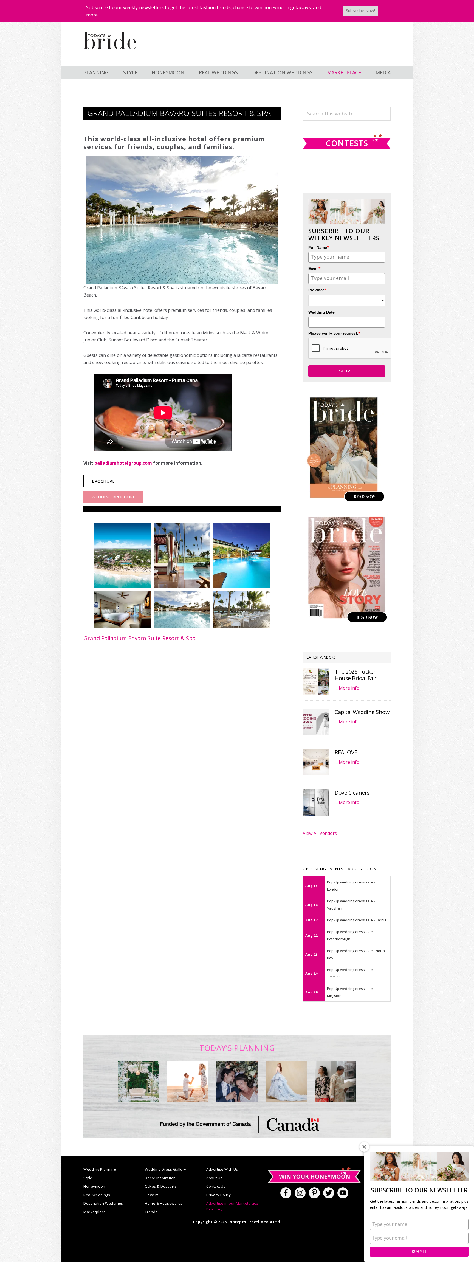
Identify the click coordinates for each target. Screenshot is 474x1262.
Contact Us (215, 1186)
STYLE (130, 72)
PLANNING (96, 72)
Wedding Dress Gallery (165, 1169)
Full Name (318, 247)
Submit (419, 1251)
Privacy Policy (218, 1194)
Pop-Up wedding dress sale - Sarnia (356, 919)
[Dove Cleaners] (316, 802)
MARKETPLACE (344, 72)
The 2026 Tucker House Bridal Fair (356, 675)
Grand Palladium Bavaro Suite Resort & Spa (139, 638)
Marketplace (94, 1211)
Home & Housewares (164, 1203)
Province (317, 289)
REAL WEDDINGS (218, 72)
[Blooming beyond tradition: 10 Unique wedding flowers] (237, 1081)
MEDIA (383, 72)
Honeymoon (94, 1186)
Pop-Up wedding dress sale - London (351, 886)
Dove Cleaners (352, 792)
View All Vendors (320, 833)
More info (349, 688)
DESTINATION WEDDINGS (282, 72)
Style (87, 1177)
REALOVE (346, 752)
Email (314, 268)
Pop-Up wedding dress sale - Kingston (351, 992)
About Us (214, 1177)
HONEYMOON (168, 72)
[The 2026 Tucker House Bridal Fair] (316, 681)
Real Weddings (96, 1194)
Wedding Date (321, 312)
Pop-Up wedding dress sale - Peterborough (351, 935)
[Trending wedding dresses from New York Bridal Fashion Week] (286, 1081)
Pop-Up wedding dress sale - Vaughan (351, 905)
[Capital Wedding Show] (316, 722)
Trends (151, 1211)
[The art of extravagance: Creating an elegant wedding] (138, 1081)
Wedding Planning (99, 1169)
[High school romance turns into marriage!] (335, 1081)
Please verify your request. (334, 333)
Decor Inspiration (160, 1177)
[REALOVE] (316, 762)
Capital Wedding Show (362, 712)
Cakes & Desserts (161, 1186)
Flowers (152, 1194)
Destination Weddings (103, 1203)
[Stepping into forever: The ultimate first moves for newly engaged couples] (187, 1081)
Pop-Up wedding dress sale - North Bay (356, 954)
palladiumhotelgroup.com (123, 463)
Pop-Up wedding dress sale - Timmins (351, 973)
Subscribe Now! (360, 10)
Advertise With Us (222, 1169)
